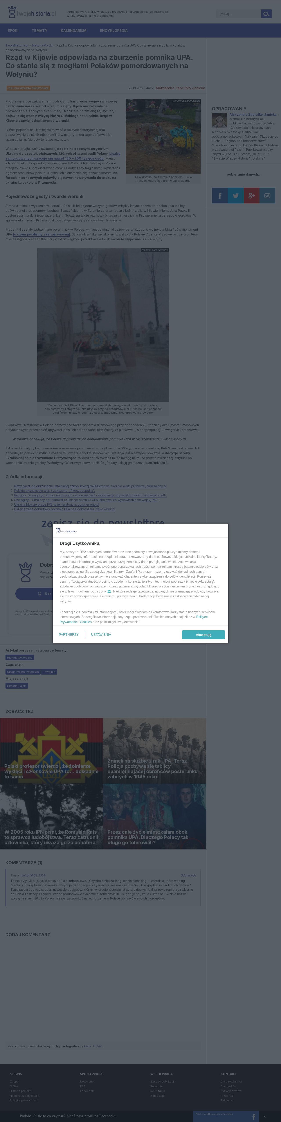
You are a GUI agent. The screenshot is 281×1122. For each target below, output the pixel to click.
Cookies (86, 622)
